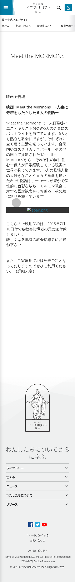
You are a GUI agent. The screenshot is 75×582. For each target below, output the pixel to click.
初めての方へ (23, 25)
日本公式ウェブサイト (15, 19)
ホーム (6, 25)
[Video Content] (37, 210)
